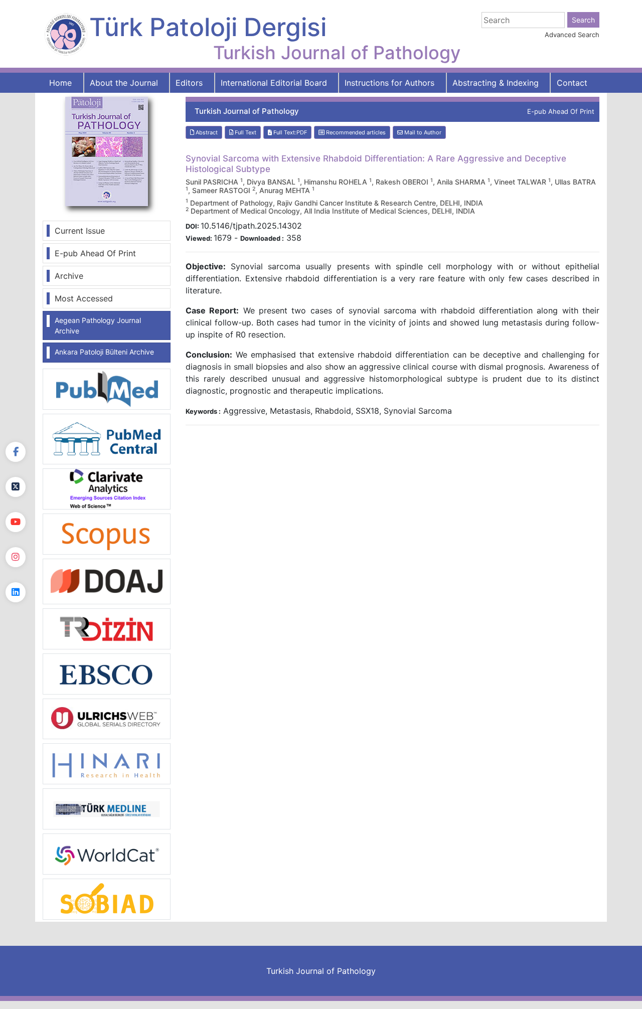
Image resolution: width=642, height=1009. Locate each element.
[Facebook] (16, 452)
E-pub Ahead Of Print (95, 253)
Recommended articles (355, 132)
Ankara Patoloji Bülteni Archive (104, 352)
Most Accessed (84, 298)
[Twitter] (16, 487)
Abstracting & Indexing (495, 83)
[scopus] (107, 533)
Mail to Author (422, 132)
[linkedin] (16, 592)
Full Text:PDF (289, 132)
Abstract (206, 132)
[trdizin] (107, 628)
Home (60, 83)
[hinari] (107, 763)
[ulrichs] (107, 718)
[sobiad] (107, 899)
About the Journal (124, 83)
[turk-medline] (107, 808)
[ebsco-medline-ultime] (107, 673)
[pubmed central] (107, 438)
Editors (189, 83)
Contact (572, 83)
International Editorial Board (274, 83)
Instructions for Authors (389, 83)
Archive (69, 276)
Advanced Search (572, 35)
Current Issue (80, 231)
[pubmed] (107, 389)
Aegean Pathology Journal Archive (98, 325)
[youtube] (16, 522)
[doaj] (107, 581)
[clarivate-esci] (107, 488)
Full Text (244, 132)
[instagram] (16, 557)
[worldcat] (107, 854)
